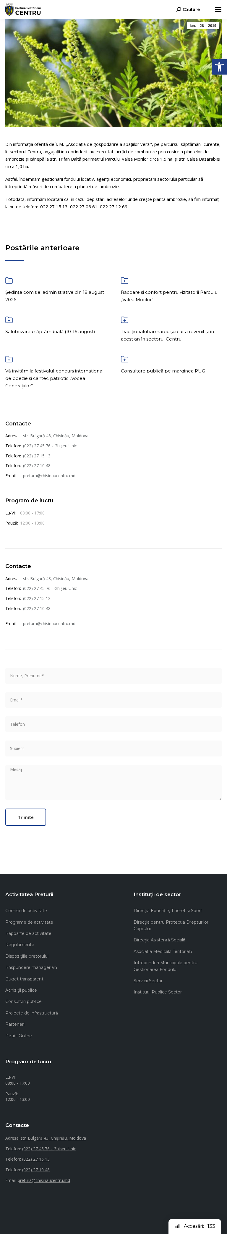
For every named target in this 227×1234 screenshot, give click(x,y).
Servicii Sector (148, 980)
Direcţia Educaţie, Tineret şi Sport (168, 910)
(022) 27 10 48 (37, 465)
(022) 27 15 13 (37, 456)
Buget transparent (24, 979)
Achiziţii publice (21, 990)
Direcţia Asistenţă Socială (159, 940)
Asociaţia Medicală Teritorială (163, 951)
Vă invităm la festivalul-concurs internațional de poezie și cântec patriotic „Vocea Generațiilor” (54, 378)
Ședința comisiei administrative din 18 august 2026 (54, 295)
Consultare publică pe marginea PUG (163, 371)
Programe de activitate (29, 922)
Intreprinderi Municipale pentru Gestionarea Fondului (165, 966)
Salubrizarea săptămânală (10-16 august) (50, 331)
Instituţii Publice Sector (158, 992)
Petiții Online (18, 1035)
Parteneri (15, 1024)
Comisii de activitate (26, 910)
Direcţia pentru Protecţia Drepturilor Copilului (171, 925)
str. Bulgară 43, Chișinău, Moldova (55, 435)
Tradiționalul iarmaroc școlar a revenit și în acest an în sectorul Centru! (167, 335)
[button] (219, 67)
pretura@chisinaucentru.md (49, 475)
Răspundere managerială (31, 967)
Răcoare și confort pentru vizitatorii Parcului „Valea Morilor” (169, 295)
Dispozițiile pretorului (26, 956)
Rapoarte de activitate (28, 933)
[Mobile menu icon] (218, 9)
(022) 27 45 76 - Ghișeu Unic (50, 446)
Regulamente (19, 944)
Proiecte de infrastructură (31, 1013)
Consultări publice (23, 1001)
